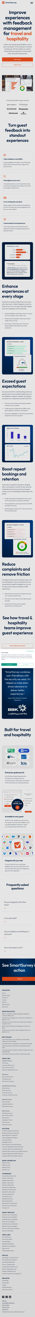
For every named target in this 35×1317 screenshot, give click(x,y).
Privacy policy (30, 651)
